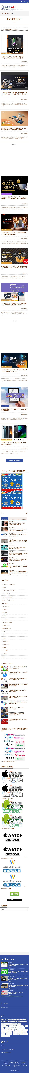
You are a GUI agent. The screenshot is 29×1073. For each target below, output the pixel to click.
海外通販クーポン (5, 609)
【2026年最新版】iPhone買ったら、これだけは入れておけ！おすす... (18, 673)
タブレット (19, 1023)
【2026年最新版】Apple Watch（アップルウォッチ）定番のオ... (17, 691)
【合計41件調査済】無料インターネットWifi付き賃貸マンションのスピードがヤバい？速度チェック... (18, 542)
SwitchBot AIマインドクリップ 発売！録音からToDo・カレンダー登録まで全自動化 (18, 529)
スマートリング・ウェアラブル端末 (8, 584)
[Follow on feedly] (21, 1)
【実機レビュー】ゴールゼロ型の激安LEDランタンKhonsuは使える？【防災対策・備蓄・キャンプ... (18, 573)
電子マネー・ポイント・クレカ (7, 600)
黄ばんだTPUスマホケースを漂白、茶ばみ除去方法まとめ (15, 993)
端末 (6, 1019)
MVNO (26, 1029)
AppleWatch (20, 1034)
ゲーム (26, 1025)
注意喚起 (12, 1019)
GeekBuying (24, 1032)
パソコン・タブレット (6, 593)
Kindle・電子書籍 (5, 406)
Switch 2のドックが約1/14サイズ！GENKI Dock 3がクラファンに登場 (17, 548)
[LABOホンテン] (8, 8)
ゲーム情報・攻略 (5, 641)
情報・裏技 (4, 647)
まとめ (20, 1029)
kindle (11, 1032)
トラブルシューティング (5, 1023)
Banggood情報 (9, 1034)
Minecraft (3, 1032)
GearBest (3, 1034)
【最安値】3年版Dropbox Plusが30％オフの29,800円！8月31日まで (17, 535)
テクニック (4, 638)
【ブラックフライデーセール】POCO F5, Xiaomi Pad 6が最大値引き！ (13, 443)
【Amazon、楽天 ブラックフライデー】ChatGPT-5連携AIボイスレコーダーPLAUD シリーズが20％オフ (14, 198)
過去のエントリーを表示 (14, 460)
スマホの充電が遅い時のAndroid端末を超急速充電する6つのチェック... (18, 986)
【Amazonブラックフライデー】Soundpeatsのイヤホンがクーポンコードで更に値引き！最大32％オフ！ (14, 94)
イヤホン (12, 1029)
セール (10, 1025)
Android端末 (4, 653)
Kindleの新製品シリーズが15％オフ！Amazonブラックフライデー (14, 409)
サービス (3, 635)
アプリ (16, 1029)
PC (23, 1029)
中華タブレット (4, 1021)
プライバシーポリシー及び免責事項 (7, 1049)
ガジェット (3, 1029)
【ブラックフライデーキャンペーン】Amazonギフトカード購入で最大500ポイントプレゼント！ (14, 304)
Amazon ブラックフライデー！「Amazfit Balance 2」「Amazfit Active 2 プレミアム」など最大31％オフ (14, 267)
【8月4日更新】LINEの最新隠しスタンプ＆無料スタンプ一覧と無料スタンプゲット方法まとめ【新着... (18, 566)
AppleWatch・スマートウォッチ (8, 590)
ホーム (5, 1062)
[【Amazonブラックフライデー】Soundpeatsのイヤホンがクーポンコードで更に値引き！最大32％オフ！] (14, 81)
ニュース (25, 1021)
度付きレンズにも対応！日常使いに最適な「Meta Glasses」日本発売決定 (17, 524)
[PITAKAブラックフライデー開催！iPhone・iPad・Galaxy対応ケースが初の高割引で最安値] (14, 118)
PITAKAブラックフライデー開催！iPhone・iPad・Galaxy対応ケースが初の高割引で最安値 (14, 128)
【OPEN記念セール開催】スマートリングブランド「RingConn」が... (18, 720)
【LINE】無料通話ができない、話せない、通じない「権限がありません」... (18, 965)
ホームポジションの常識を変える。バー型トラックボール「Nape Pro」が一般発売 (18, 554)
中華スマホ (10, 1021)
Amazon (3, 1036)
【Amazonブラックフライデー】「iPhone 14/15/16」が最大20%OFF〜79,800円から (12, 57)
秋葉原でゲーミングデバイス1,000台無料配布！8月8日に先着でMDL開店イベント (18, 560)
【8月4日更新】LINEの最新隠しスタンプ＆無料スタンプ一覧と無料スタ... (18, 667)
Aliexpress (8, 1036)
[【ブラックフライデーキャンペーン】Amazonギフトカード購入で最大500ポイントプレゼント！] (14, 292)
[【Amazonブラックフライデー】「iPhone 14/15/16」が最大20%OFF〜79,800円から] (14, 44)
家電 (22, 1019)
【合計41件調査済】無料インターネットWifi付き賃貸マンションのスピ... (18, 697)
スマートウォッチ (16, 1025)
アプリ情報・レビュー (6, 644)
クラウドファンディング (14, 1027)
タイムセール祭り (4, 1025)
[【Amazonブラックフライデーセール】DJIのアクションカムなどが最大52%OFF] (14, 360)
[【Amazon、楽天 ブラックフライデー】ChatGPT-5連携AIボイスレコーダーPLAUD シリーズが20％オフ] (14, 185)
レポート (3, 631)
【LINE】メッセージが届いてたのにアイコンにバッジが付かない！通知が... (18, 979)
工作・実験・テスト (5, 625)
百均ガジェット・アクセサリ (7, 597)
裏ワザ (2, 1019)
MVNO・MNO (4, 612)
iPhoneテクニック (5, 619)
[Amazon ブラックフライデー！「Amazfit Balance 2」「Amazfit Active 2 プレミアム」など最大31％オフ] (14, 256)
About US (3, 1046)
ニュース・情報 (5, 650)
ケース (2, 1027)
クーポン (6, 1027)
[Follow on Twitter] (18, 1)
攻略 (16, 1019)
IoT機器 (18, 1032)
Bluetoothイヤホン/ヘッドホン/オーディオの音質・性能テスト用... (18, 685)
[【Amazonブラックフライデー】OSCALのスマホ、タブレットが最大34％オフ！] (14, 222)
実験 (25, 1019)
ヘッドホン (20, 1021)
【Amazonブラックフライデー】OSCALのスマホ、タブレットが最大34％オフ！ (14, 233)
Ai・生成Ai (4, 587)
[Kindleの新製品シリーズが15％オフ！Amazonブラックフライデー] (14, 397)
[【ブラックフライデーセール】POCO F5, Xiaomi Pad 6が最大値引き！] (14, 432)
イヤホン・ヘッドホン (6, 89)
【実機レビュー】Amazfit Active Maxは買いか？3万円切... (16, 708)
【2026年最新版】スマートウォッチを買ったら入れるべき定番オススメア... (18, 679)
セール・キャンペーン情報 (6, 53)
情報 (19, 1019)
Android (26, 1034)
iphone (3, 657)
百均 (9, 1019)
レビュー (15, 1021)
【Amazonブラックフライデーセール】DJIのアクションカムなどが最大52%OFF (14, 370)
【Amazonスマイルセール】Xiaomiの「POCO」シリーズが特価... (16, 714)
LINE (7, 1032)
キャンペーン (22, 1027)
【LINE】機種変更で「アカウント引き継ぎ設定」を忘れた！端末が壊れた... (18, 972)
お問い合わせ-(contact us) (6, 1052)
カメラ (8, 1029)
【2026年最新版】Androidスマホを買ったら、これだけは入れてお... (18, 702)
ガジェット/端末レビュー (6, 194)
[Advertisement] (14, 159)
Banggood (15, 1034)
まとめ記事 (4, 616)
